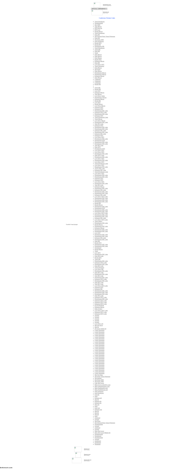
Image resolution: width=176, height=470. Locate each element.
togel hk (97, 395)
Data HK (97, 35)
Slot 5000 (97, 25)
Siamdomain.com (107, 4)
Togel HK (97, 49)
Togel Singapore (99, 66)
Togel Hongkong (99, 21)
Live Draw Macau (100, 106)
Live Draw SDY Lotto (101, 196)
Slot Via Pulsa (99, 375)
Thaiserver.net (87, 454)
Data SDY (98, 147)
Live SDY (98, 102)
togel (96, 396)
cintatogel (97, 418)
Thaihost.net (86, 448)
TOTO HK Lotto (100, 168)
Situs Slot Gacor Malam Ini (102, 432)
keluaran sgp (98, 409)
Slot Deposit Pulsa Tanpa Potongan (105, 36)
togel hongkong (99, 41)
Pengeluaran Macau (100, 73)
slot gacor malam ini (100, 328)
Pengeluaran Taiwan (100, 97)
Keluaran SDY (99, 107)
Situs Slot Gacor (99, 431)
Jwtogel (97, 315)
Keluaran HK (98, 289)
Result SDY (98, 43)
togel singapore (99, 391)
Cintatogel (98, 79)
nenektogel (98, 441)
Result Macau (99, 31)
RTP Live (97, 30)
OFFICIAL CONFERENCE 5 (99, 8)
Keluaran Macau (99, 61)
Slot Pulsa (97, 69)
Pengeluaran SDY (100, 140)
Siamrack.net (106, 11)
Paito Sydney (98, 309)
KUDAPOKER (99, 305)
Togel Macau (98, 119)
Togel (96, 53)
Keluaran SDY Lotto (101, 112)
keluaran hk (98, 401)
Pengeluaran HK (99, 46)
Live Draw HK (99, 269)
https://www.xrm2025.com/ (102, 385)
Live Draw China (100, 96)
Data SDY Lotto (99, 155)
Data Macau (98, 54)
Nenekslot (97, 444)
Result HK (98, 44)
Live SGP (97, 91)
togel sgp (97, 408)
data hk (97, 327)
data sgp (97, 404)
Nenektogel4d (99, 23)
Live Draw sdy (99, 324)
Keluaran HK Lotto (100, 130)
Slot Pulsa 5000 (99, 40)
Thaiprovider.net (87, 459)
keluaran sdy (98, 398)
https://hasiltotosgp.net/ (101, 390)
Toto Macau (98, 26)
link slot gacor (99, 325)
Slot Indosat (98, 378)
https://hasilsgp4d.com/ (101, 388)
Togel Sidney (98, 221)
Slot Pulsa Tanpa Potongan (102, 376)
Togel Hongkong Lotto (101, 117)
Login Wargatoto (99, 330)
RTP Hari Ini (98, 28)
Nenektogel (98, 248)
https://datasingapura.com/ (102, 386)
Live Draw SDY (99, 64)
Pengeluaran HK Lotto (101, 111)
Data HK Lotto (99, 256)
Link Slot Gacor (99, 383)
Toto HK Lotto (99, 124)
